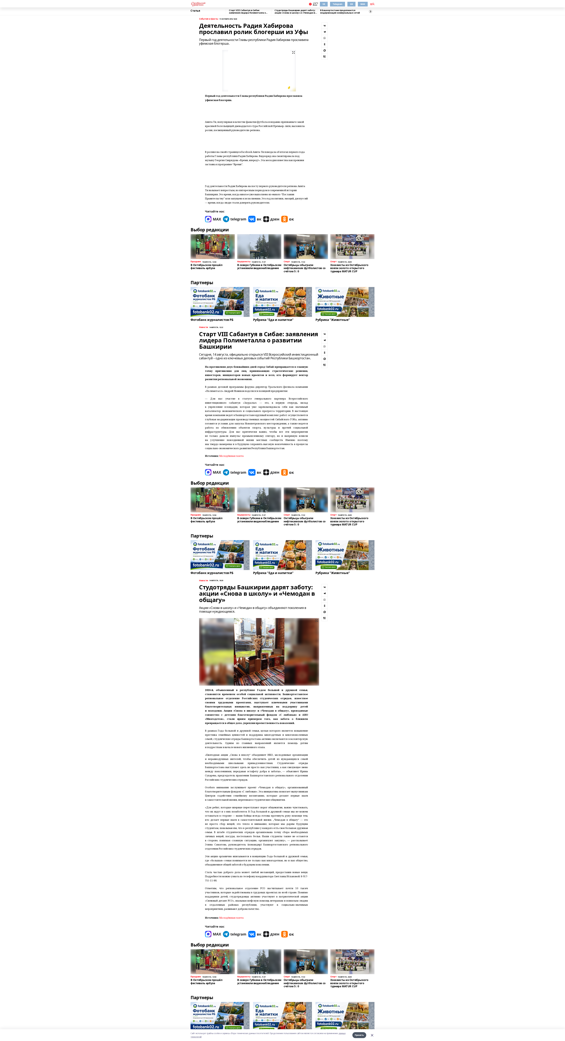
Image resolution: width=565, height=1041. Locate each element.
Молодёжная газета (231, 456)
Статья (195, 10)
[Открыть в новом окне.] (213, 219)
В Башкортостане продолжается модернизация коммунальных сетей (340, 11)
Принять (359, 1035)
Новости (203, 327)
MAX (362, 4)
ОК (351, 4)
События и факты (208, 19)
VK (324, 4)
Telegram (337, 4)
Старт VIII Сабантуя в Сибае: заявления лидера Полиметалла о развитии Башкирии (247, 11)
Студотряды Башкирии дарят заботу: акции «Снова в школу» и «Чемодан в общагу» (295, 11)
